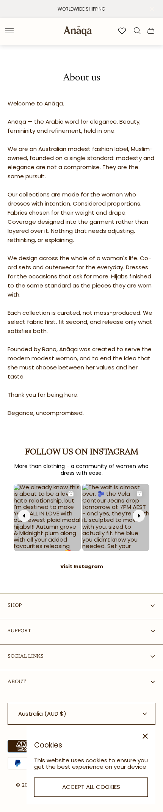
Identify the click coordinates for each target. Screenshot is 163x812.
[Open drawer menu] (9, 30)
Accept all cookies (91, 787)
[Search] (137, 31)
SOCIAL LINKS (26, 656)
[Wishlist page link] (122, 31)
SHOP (15, 605)
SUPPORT (19, 630)
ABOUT (17, 681)
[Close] (145, 736)
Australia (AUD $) (42, 714)
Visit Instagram (81, 566)
